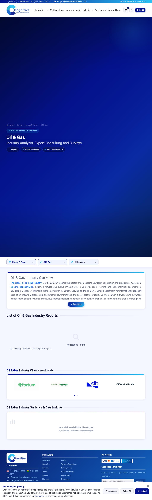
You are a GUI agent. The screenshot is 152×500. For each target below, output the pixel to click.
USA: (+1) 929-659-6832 (19, 1)
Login (141, 10)
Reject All (127, 491)
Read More (77, 304)
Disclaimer (65, 479)
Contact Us (12, 465)
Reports (19, 125)
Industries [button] (40, 10)
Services (99, 10)
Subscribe (139, 481)
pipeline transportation (22, 286)
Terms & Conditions (68, 464)
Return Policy (66, 475)
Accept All (142, 491)
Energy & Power (32, 125)
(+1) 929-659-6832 (17, 471)
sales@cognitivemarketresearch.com (24, 480)
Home (11, 125)
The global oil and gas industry (26, 282)
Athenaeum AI (73, 10)
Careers (45, 475)
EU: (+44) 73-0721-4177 (40, 1)
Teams (44, 472)
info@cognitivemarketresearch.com (72, 1)
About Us (113, 10)
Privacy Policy (41, 496)
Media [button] (87, 10)
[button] (74, 395)
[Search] (131, 10)
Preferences (111, 491)
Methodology (57, 10)
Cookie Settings (67, 472)
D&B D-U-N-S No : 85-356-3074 (132, 1)
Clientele (45, 479)
